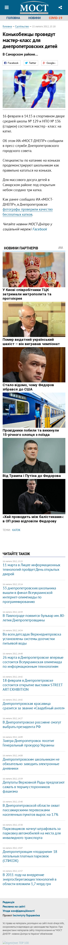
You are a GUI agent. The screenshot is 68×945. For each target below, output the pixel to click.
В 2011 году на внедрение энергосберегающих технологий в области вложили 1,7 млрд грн (29, 879)
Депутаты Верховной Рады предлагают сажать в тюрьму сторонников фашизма (33, 787)
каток (16, 530)
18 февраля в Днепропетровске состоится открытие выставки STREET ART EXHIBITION (32, 685)
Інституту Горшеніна (26, 915)
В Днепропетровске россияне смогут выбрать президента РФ (32, 724)
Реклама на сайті (14, 906)
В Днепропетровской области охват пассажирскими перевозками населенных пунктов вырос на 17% (31, 810)
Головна (13, 18)
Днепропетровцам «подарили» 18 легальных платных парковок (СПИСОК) (30, 856)
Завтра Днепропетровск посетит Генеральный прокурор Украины (28, 743)
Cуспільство (22, 26)
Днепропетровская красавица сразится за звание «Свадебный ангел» (34, 705)
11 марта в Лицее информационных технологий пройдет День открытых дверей (31, 569)
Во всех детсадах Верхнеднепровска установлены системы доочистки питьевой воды (32, 639)
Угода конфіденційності (19, 911)
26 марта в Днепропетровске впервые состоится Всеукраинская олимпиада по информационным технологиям (33, 662)
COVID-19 (55, 18)
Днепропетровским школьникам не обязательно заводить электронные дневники (31, 764)
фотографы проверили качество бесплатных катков (28, 212)
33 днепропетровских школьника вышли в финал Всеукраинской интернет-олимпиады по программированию (29, 595)
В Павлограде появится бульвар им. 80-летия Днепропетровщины (34, 618)
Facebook (39, 229)
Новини (34, 18)
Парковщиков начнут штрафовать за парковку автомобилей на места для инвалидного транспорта (32, 833)
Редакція (8, 902)
